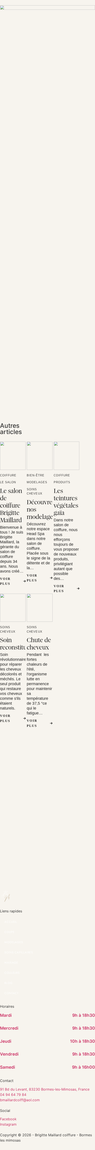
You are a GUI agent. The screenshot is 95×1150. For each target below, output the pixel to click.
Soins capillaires (18, 952)
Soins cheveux (34, 491)
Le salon (8, 482)
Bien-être (35, 475)
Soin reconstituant (17, 643)
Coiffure (8, 475)
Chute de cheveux (39, 643)
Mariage (11, 962)
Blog (8, 983)
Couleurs (12, 973)
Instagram (8, 1124)
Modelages (37, 482)
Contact (11, 993)
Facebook (8, 1119)
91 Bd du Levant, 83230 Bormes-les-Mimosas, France (44, 1089)
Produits (62, 482)
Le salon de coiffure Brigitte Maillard (11, 505)
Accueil (10, 922)
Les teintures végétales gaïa (66, 501)
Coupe (9, 932)
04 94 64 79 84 (13, 1094)
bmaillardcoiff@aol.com (20, 1100)
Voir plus (5, 581)
